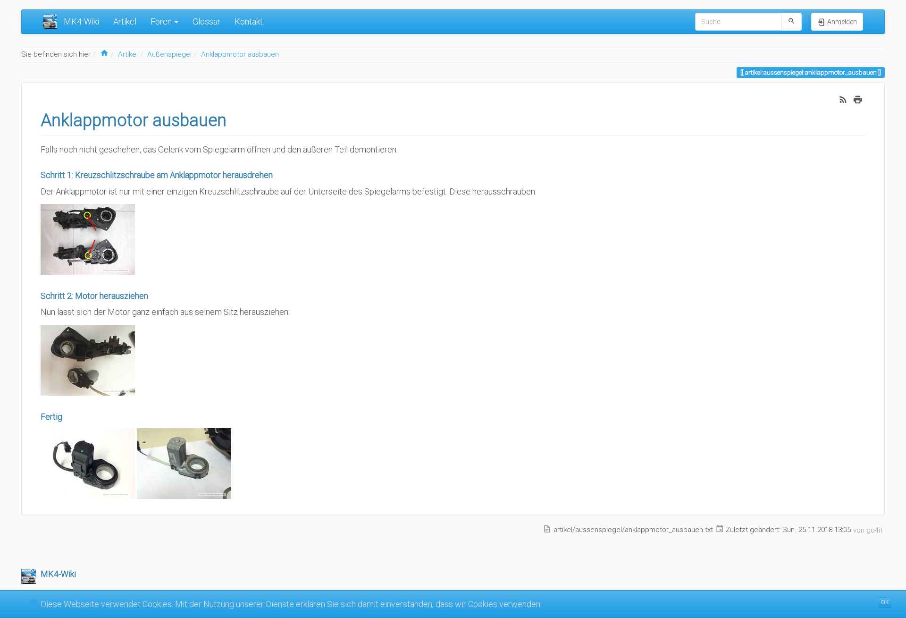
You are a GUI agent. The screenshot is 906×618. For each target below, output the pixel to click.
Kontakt (249, 21)
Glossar (206, 21)
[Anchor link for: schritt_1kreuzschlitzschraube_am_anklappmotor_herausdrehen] (277, 174)
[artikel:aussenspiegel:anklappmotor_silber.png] (184, 462)
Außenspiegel (169, 54)
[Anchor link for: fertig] (66, 416)
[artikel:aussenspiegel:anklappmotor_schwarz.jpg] (88, 462)
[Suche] (791, 22)
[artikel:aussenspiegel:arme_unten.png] (88, 239)
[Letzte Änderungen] (843, 99)
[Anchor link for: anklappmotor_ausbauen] (235, 118)
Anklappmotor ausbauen (240, 54)
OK (885, 602)
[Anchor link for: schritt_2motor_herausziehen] (152, 295)
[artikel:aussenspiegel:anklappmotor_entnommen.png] (88, 359)
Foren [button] (162, 21)
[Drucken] (858, 99)
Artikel (124, 21)
